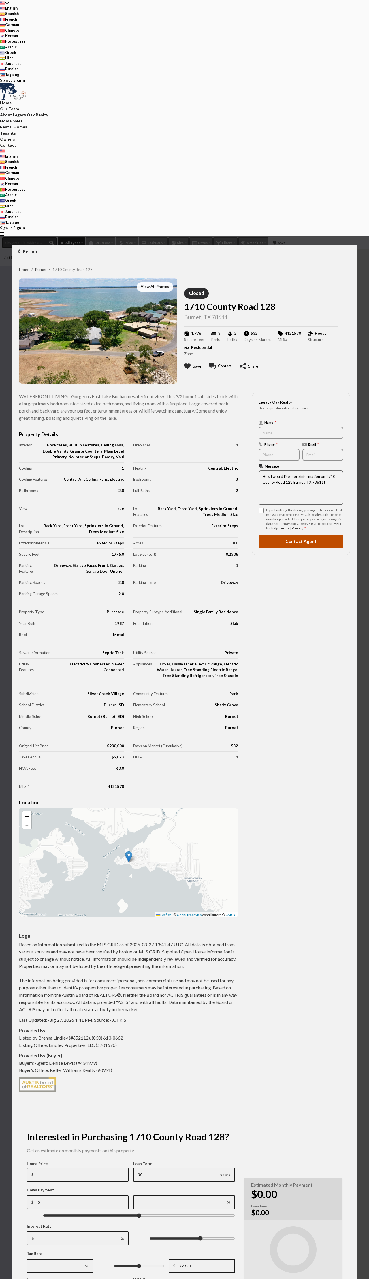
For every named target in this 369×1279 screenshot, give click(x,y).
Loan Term (142, 1163)
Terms (284, 528)
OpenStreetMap (189, 915)
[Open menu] (2, 233)
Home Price (37, 1163)
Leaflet (165, 915)
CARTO (231, 915)
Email (313, 444)
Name (270, 422)
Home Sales (11, 120)
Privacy (297, 528)
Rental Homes (13, 126)
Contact (8, 145)
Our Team (9, 108)
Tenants (8, 132)
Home (24, 269)
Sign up (6, 80)
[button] (128, 857)
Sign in (19, 80)
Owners (7, 139)
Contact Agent (301, 541)
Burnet (40, 269)
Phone (271, 444)
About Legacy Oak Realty (24, 114)
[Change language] (4, 2)
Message (272, 466)
